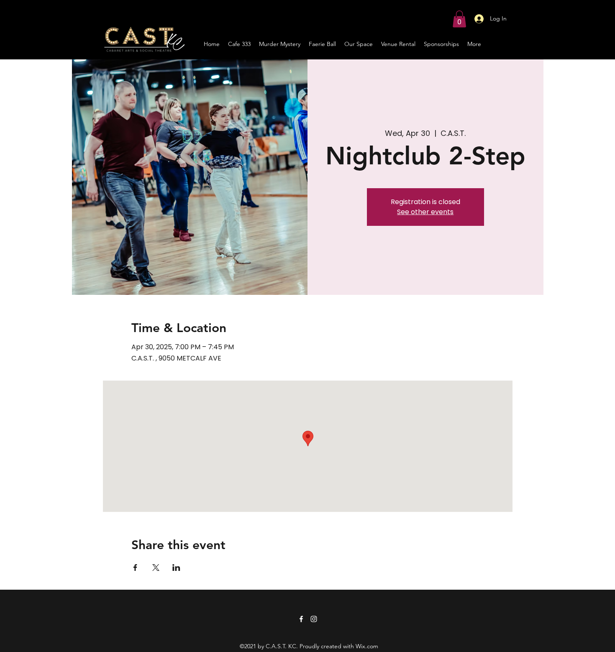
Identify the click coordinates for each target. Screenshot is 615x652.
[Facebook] (301, 619)
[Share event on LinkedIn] (176, 567)
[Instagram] (314, 619)
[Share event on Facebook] (135, 567)
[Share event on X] (156, 567)
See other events (425, 212)
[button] (459, 19)
